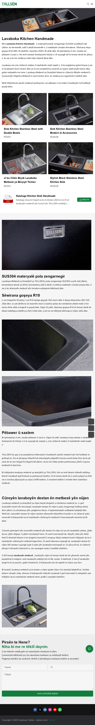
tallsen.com (41, 720)
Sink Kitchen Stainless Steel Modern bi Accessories (66, 131)
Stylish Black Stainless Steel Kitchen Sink (67, 180)
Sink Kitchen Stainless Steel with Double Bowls (23, 131)
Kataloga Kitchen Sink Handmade (35, 196)
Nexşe (52, 720)
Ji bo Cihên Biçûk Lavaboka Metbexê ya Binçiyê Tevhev (20, 180)
